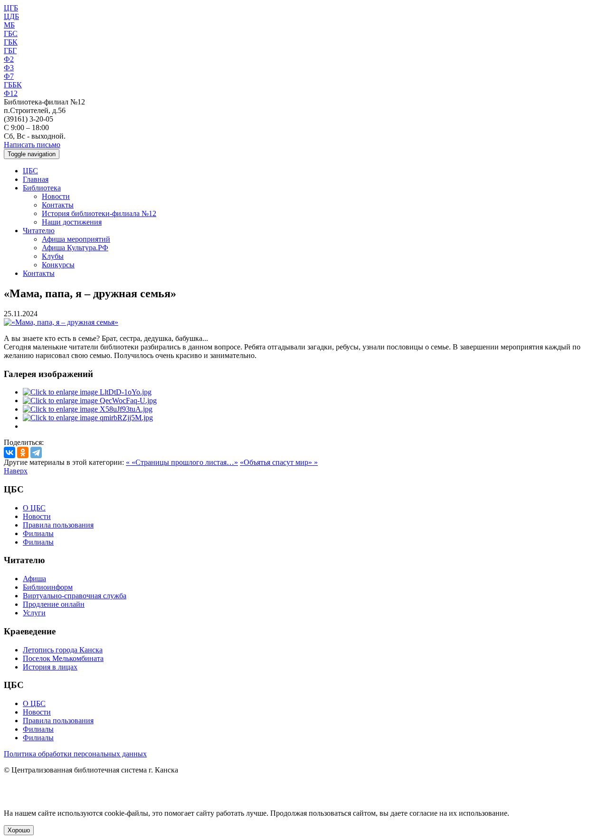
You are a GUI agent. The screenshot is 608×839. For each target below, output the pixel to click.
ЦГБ (11, 8)
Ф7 (9, 76)
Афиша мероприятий (76, 239)
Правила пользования (58, 525)
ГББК (13, 85)
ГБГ (10, 51)
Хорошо (19, 830)
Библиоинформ (48, 587)
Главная (35, 179)
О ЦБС (34, 508)
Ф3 (9, 68)
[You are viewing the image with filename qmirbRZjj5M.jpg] (88, 418)
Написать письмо (32, 145)
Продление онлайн (54, 604)
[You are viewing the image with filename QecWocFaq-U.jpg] (90, 400)
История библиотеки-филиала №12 (99, 213)
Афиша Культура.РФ (75, 248)
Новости (56, 196)
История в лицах (50, 667)
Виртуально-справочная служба (74, 596)
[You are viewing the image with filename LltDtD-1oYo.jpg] (87, 392)
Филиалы (38, 533)
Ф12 (11, 93)
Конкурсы (58, 265)
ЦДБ (11, 16)
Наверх (16, 471)
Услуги (34, 613)
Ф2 (9, 59)
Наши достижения (72, 222)
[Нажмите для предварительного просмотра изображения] (61, 322)
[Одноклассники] (22, 452)
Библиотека (42, 188)
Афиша (34, 579)
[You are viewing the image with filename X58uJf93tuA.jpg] (87, 409)
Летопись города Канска (63, 650)
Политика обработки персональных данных (75, 754)
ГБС (11, 33)
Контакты (58, 205)
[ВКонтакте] (9, 452)
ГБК (11, 42)
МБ (9, 25)
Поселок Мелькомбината (63, 658)
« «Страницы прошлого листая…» (182, 462)
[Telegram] (36, 452)
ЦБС (30, 171)
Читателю (39, 230)
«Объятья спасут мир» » (279, 462)
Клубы (53, 256)
